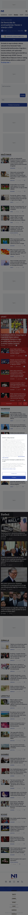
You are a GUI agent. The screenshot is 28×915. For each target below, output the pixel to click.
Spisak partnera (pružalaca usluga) (9, 468)
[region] (14, 457)
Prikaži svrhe (14, 473)
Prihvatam (14, 477)
